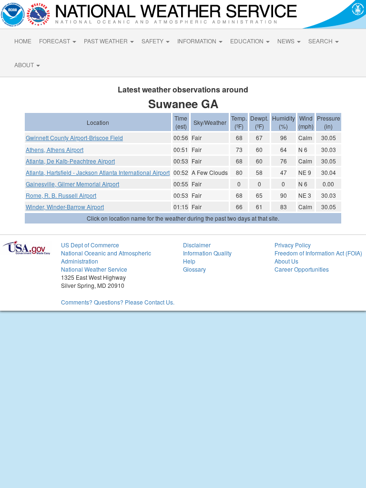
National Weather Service (94, 269)
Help (189, 261)
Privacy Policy (292, 245)
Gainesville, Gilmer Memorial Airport (72, 184)
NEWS (286, 41)
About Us (286, 261)
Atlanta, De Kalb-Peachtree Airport (70, 161)
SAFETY (153, 41)
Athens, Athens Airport (54, 149)
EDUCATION (247, 41)
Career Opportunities (301, 269)
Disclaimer (197, 245)
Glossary (194, 269)
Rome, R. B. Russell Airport (61, 195)
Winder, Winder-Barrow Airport (65, 207)
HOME (22, 41)
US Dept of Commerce (90, 245)
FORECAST (55, 41)
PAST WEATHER (106, 41)
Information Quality (207, 253)
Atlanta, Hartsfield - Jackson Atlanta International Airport (98, 172)
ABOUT (24, 65)
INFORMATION (197, 41)
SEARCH (321, 41)
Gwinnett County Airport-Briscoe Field (74, 137)
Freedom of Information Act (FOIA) (318, 253)
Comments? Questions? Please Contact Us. (117, 302)
